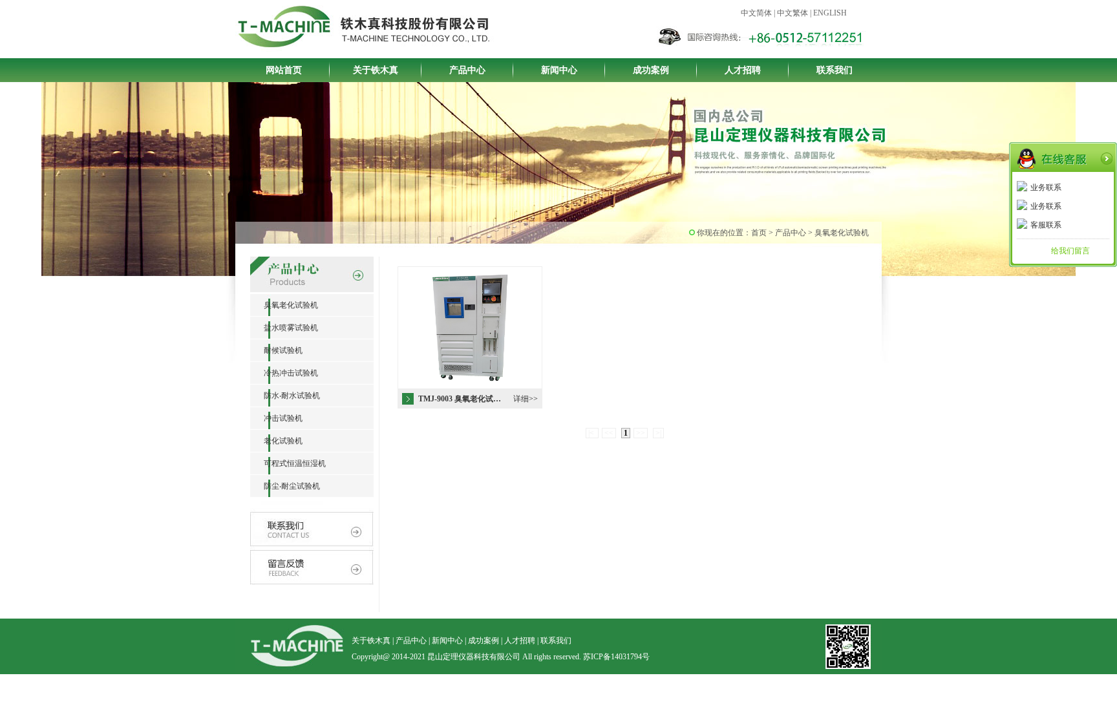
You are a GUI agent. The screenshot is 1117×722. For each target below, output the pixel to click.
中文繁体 (792, 12)
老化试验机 (276, 440)
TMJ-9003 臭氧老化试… (459, 398)
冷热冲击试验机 (284, 372)
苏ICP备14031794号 (616, 656)
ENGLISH (830, 12)
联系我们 (834, 70)
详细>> (525, 398)
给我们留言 (1070, 250)
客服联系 (1045, 224)
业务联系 (1045, 187)
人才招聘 (743, 70)
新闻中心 (559, 70)
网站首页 (284, 70)
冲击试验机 (276, 418)
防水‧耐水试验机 (285, 395)
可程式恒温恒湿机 (288, 463)
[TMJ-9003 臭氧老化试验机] (470, 386)
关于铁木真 (375, 70)
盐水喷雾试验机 (284, 327)
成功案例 (651, 70)
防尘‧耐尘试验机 (285, 486)
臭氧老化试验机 (284, 305)
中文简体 (756, 12)
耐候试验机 (276, 350)
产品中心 (467, 70)
